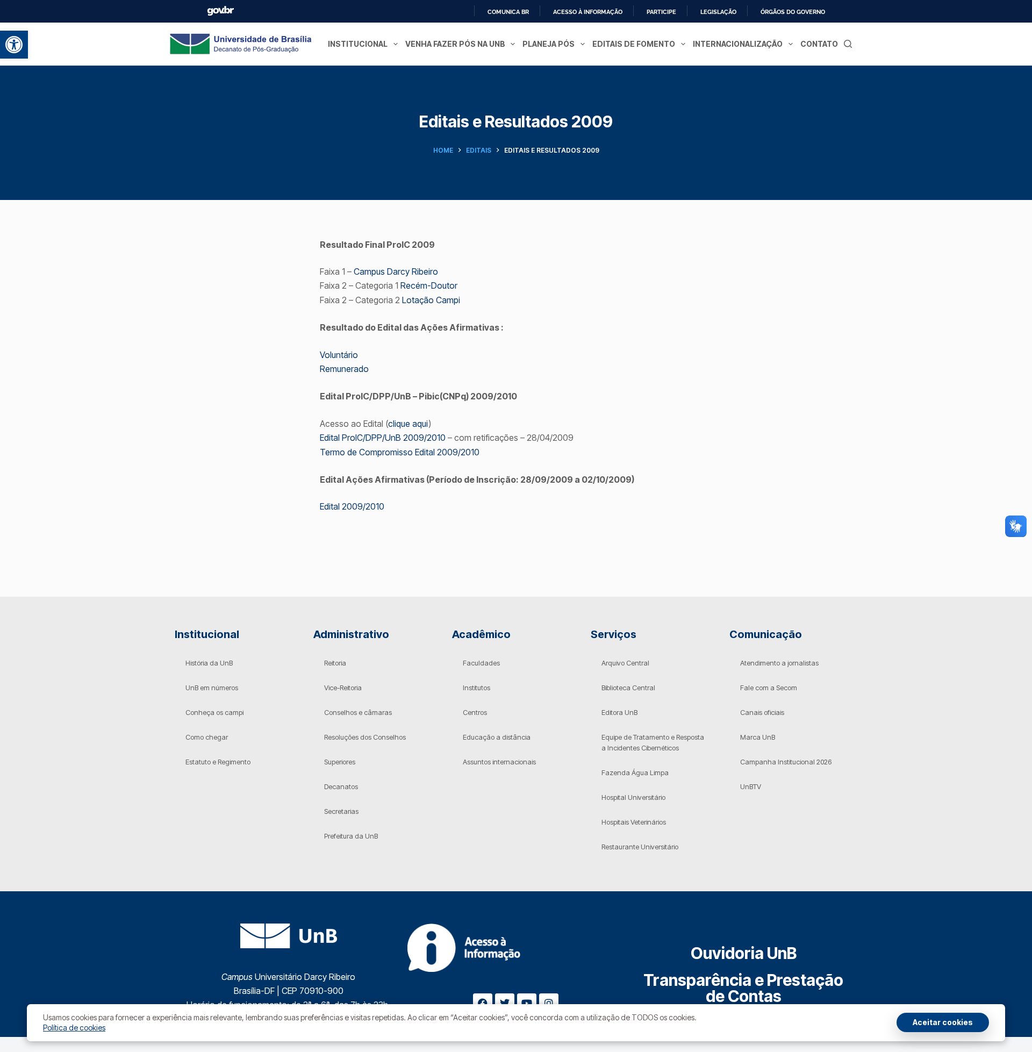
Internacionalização (738, 43)
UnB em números (211, 687)
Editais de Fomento (633, 43)
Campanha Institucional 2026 (786, 761)
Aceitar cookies (943, 1022)
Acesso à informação (587, 12)
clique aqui (408, 423)
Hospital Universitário (633, 797)
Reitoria (335, 663)
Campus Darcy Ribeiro (396, 271)
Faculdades (481, 663)
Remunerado (344, 368)
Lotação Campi (431, 300)
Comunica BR (508, 12)
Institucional (358, 43)
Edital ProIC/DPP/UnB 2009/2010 (384, 437)
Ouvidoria (744, 953)
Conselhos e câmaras (358, 712)
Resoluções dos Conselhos (365, 737)
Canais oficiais (762, 712)
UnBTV (750, 786)
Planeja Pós (548, 43)
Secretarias (341, 811)
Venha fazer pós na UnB (455, 43)
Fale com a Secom (768, 687)
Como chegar (206, 737)
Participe (661, 12)
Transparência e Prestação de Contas (743, 988)
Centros (475, 712)
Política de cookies (74, 1027)
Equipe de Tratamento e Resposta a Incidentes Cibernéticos (652, 742)
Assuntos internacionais (499, 761)
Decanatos (341, 786)
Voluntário (339, 354)
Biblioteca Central (628, 687)
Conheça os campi (214, 712)
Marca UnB (757, 737)
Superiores (339, 761)
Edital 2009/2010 (352, 506)
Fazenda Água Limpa (635, 772)
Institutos (476, 687)
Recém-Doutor (428, 285)
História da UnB (209, 663)
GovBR (220, 11)
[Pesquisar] (848, 44)
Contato (819, 43)
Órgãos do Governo (793, 12)
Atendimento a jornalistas (779, 663)
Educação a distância (497, 737)
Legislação (718, 12)
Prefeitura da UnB (351, 836)
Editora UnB (619, 712)
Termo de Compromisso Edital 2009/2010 (399, 452)
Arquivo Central (625, 663)
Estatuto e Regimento (217, 761)
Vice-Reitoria (343, 687)
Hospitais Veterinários (633, 822)
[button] (14, 45)
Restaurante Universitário (639, 846)
